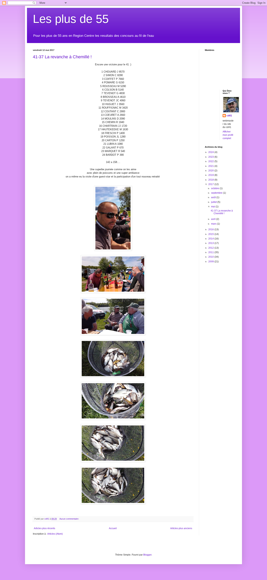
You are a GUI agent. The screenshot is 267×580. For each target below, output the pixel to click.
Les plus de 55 (71, 18)
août (213, 197)
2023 (211, 157)
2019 (211, 175)
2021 (211, 166)
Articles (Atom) (55, 533)
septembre (217, 193)
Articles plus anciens (181, 528)
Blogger (147, 554)
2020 (211, 170)
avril (213, 219)
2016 (211, 229)
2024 (211, 152)
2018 (211, 179)
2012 (211, 247)
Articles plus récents (44, 528)
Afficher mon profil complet (228, 135)
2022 (211, 161)
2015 (211, 234)
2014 (211, 238)
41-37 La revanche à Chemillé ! (62, 56)
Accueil (113, 528)
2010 (211, 256)
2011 (211, 252)
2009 (211, 261)
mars (214, 223)
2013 (211, 243)
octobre (215, 188)
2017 (211, 184)
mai (213, 206)
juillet (214, 202)
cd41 (229, 115)
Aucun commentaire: (69, 519)
